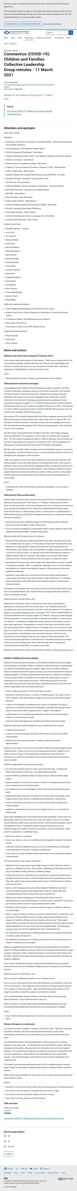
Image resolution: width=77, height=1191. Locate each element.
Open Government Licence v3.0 (36, 1181)
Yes (9, 1136)
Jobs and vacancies (53, 1172)
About (6, 38)
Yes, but (11, 1146)
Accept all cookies (11, 24)
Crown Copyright (40, 1172)
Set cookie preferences (52, 24)
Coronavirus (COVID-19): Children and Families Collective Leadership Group (34, 1118)
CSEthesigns (32, 400)
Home (5, 43)
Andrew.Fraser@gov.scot (63, 650)
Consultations (59, 38)
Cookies (30, 1172)
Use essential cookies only (31, 24)
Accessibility (7, 1172)
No (9, 1141)
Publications (29, 38)
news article (36, 412)
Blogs (68, 38)
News (20, 38)
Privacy (63, 1172)
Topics (13, 38)
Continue (8, 1154)
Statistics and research (43, 38)
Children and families (14, 84)
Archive (16, 1172)
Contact (22, 1172)
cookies (13, 4)
